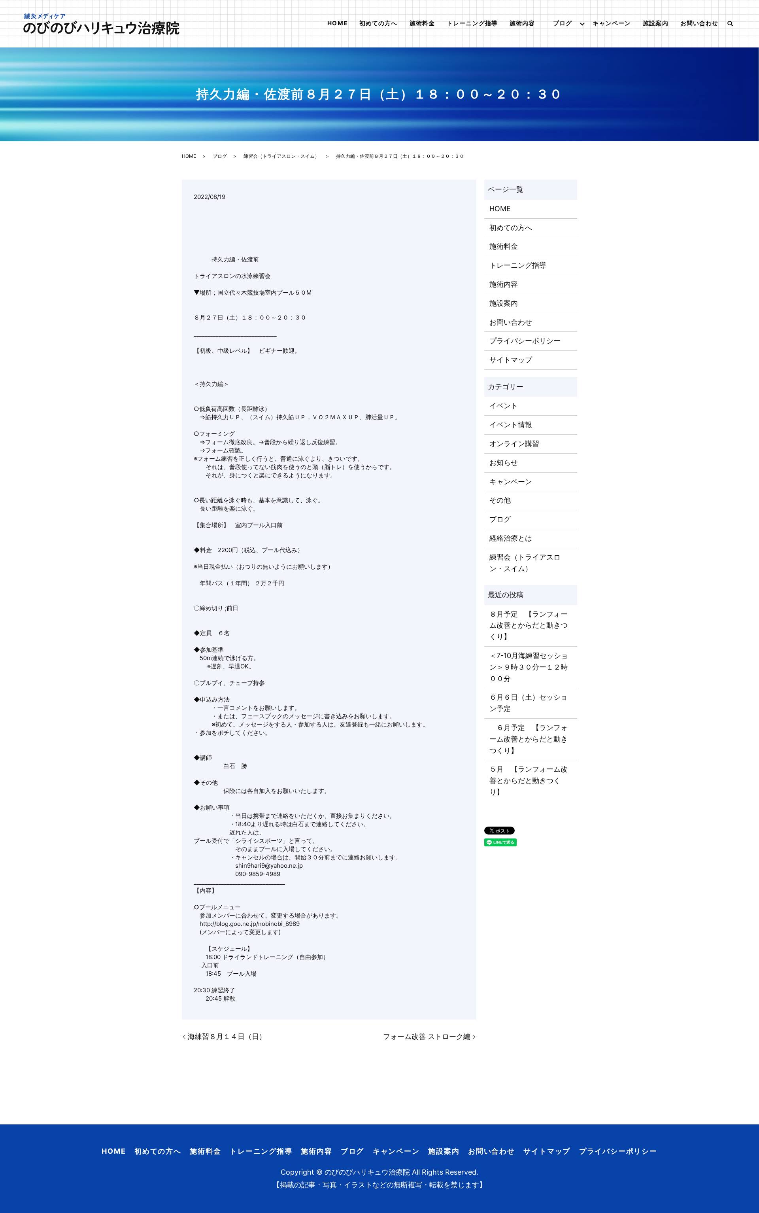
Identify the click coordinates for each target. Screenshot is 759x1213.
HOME (337, 23)
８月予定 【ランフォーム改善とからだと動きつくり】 (528, 625)
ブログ (562, 23)
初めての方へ (378, 23)
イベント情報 (510, 424)
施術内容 (522, 23)
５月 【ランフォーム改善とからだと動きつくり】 (528, 780)
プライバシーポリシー (525, 341)
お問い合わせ (699, 23)
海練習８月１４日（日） (227, 1036)
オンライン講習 (514, 443)
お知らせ (503, 462)
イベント (503, 405)
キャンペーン (612, 23)
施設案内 (655, 23)
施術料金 (422, 23)
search (730, 24)
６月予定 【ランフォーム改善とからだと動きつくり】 (528, 739)
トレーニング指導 (472, 23)
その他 (500, 500)
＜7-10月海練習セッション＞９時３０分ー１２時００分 (528, 667)
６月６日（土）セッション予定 (528, 703)
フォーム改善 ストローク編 (426, 1036)
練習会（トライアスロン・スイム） (281, 156)
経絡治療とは (510, 538)
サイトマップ (510, 360)
